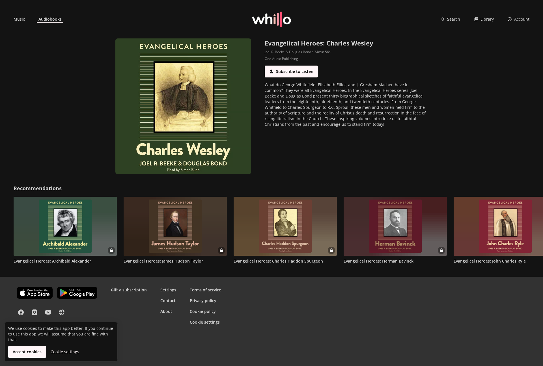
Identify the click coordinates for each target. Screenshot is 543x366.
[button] (291, 71)
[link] (19, 19)
